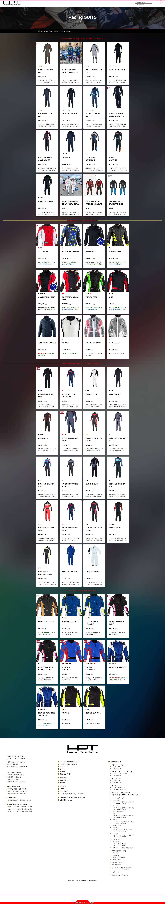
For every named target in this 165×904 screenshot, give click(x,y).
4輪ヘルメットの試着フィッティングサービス (125, 795)
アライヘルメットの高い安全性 (121, 792)
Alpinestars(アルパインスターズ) (125, 802)
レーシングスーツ (117, 825)
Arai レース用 (116, 766)
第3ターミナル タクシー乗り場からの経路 (20, 811)
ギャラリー (63, 786)
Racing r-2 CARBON (119, 857)
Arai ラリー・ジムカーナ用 (120, 773)
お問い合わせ (64, 780)
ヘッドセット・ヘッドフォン (121, 869)
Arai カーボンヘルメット (119, 787)
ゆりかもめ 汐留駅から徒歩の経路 (18, 791)
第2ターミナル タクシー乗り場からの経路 (20, 809)
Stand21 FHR (116, 842)
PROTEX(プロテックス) (119, 851)
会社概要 (62, 771)
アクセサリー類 (116, 864)
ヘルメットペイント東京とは (68, 764)
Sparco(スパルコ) (121, 803)
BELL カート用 (117, 782)
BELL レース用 (117, 768)
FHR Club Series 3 (121, 843)
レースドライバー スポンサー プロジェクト (72, 797)
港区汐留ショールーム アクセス (17, 762)
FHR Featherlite (120, 845)
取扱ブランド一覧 (65, 774)
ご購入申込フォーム (66, 800)
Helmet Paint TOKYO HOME (68, 762)
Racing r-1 (116, 853)
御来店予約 (63, 778)
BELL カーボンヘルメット (120, 789)
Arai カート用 (116, 780)
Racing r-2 (116, 855)
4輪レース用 (116, 800)
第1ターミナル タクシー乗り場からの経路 (20, 806)
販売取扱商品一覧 (116, 762)
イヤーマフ (116, 872)
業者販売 (62, 782)
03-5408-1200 (14, 764)
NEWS (62, 789)
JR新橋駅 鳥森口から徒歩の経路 (17, 789)
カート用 (115, 806)
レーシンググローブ (117, 798)
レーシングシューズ (117, 811)
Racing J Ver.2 (117, 859)
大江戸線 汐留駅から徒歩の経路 (17, 793)
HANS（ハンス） (117, 840)
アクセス (62, 769)
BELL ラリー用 (117, 775)
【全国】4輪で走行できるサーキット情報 (72, 794)
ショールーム (64, 766)
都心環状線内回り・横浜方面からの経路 (19, 800)
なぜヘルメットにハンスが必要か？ (123, 847)
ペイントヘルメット (117, 862)
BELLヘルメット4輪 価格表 (120, 875)
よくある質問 (64, 791)
